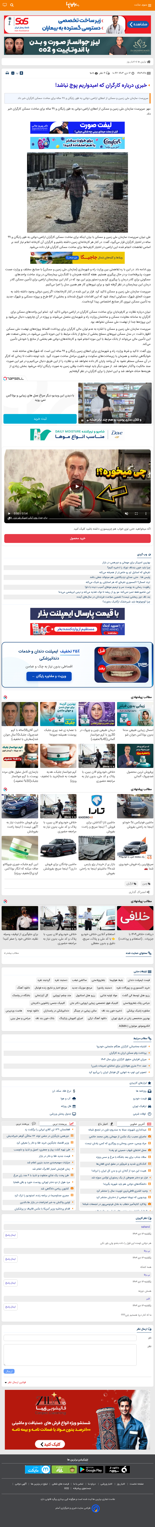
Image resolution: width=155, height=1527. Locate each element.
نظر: (149, 1346)
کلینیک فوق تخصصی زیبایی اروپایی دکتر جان (94, 1003)
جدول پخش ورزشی (60, 1114)
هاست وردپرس (14, 1011)
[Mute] (88, 420)
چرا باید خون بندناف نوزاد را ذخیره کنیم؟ (128, 568)
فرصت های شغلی (60, 1484)
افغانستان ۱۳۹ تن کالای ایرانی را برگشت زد (47, 1129)
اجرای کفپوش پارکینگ (71, 1018)
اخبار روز (121, 1484)
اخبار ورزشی (107, 1484)
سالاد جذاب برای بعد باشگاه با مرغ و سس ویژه (121, 1157)
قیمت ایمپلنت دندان (139, 980)
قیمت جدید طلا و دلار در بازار (54, 1156)
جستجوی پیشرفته (82, 1488)
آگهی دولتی (21, 1484)
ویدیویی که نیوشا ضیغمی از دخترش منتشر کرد (121, 1197)
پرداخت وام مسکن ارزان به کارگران (128, 1053)
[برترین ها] (72, 5)
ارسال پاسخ (10, 1235)
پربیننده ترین (60, 1123)
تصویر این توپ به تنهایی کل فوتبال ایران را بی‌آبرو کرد (118, 1072)
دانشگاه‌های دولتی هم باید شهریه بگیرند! (124, 1184)
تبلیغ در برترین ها (39, 1484)
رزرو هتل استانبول (85, 995)
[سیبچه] (117, 1470)
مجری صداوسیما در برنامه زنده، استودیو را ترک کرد (42, 1195)
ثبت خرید (40, 419)
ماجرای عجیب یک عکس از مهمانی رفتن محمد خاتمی (117, 1137)
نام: (149, 1338)
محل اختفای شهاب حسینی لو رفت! (127, 1150)
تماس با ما (78, 1484)
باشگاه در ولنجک (21, 995)
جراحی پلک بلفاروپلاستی (136, 1003)
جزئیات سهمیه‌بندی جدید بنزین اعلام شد (48, 1162)
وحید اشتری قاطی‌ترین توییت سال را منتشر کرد (122, 1191)
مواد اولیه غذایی (108, 995)
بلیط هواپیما (116, 980)
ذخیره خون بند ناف (112, 1011)
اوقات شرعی (140, 1114)
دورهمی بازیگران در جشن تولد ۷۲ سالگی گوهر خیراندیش (38, 1136)
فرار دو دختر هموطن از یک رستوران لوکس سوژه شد (119, 1178)
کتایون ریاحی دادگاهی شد (55, 1189)
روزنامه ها (141, 1091)
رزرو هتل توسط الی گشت (136, 995)
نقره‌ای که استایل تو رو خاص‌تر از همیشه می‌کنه (124, 572)
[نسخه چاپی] (7, 73)
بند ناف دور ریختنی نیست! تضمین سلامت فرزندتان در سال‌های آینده (113, 597)
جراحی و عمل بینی (20, 1018)
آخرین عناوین (137, 1123)
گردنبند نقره (44, 980)
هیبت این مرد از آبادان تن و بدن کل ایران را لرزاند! (119, 1171)
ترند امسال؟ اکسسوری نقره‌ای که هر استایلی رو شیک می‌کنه (118, 582)
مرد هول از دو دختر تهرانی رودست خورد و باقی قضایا (41, 1182)
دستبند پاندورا (104, 988)
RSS (66, 1488)
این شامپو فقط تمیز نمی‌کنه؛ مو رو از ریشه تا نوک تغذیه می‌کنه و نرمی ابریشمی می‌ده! (104, 592)
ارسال (9, 1371)
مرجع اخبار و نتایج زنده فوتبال (51, 988)
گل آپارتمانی (41, 995)
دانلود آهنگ (23, 988)
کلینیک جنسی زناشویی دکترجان (48, 1003)
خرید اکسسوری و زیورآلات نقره (133, 988)
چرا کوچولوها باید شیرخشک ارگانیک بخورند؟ (126, 602)
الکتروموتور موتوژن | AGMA (134, 1026)
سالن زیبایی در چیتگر (85, 1011)
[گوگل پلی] (91, 1470)
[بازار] (64, 1470)
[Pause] (82, 420)
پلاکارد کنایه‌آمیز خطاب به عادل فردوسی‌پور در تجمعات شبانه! (114, 1204)
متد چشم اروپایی (62, 995)
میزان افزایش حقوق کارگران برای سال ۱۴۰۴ (124, 1059)
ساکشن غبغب (79, 980)
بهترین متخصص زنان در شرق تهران (130, 1018)
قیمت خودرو (140, 1098)
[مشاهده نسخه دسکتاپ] (5, 4)
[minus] (13, 73)
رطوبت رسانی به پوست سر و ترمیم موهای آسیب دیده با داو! (117, 587)
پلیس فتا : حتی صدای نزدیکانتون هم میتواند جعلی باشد (120, 577)
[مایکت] (37, 1470)
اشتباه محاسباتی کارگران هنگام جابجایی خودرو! (122, 1047)
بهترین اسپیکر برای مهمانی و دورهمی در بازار (126, 563)
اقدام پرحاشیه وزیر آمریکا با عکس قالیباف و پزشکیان (42, 1209)
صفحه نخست (137, 1484)
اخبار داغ (103, 1123)
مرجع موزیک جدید (82, 988)
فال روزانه (66, 1106)
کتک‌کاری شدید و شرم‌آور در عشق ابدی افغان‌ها (121, 1164)
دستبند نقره (61, 980)
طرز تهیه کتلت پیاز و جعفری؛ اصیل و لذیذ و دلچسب (42, 1150)
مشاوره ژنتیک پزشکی (138, 1011)
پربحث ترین (22, 1123)
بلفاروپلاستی (98, 980)
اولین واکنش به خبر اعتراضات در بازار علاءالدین (45, 1202)
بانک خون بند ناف (44, 1018)
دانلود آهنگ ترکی (97, 1018)
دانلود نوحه (33, 1011)
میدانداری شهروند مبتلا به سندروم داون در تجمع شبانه (117, 1130)
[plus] (21, 73)
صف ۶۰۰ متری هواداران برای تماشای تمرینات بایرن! (119, 1066)
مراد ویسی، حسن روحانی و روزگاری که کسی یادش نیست (115, 1144)
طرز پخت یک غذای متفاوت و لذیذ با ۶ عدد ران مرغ (41, 1175)
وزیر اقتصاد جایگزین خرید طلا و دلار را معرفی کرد (43, 1143)
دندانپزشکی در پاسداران (56, 1011)
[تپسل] (5, 379)
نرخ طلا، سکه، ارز (61, 1091)
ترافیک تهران (140, 1106)
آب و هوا (66, 1098)
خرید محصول (77, 538)
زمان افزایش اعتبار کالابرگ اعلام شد (51, 1169)
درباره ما (92, 1484)
